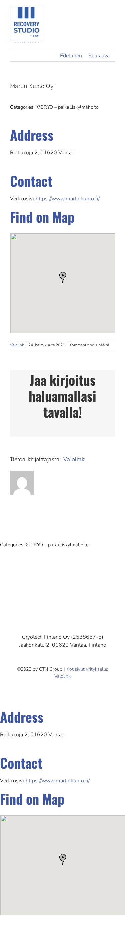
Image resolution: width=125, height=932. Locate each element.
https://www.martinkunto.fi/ (68, 198)
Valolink (17, 345)
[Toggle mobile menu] (112, 15)
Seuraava (99, 55)
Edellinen (71, 55)
